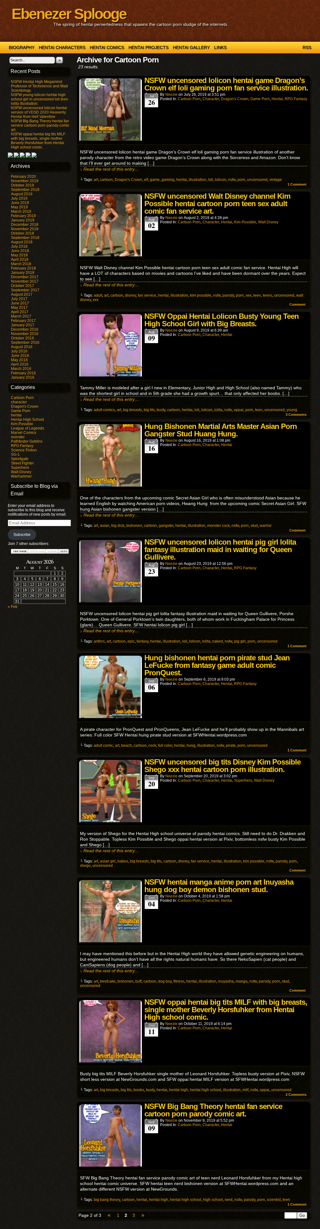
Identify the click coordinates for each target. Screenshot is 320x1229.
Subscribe (22, 534)
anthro (99, 641)
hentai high (178, 1090)
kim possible (200, 295)
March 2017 (21, 316)
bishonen (134, 525)
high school (213, 1199)
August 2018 (21, 242)
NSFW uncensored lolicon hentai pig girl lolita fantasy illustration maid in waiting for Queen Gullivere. (220, 549)
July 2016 (19, 351)
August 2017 (21, 294)
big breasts (132, 410)
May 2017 (19, 307)
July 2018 (19, 246)
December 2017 (24, 277)
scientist (274, 1199)
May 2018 (19, 255)
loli (210, 179)
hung (191, 745)
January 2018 (22, 272)
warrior (266, 525)
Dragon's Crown (24, 406)
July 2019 (19, 198)
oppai (238, 410)
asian (104, 525)
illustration (197, 179)
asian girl (108, 861)
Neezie (171, 94)
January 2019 (22, 220)
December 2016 (24, 329)
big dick (117, 525)
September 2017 (25, 290)
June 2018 (20, 251)
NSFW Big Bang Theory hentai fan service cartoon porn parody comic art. (40, 125)
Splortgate (19, 459)
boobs (138, 1090)
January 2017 (22, 325)
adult (98, 295)
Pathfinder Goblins (26, 441)
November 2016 (24, 334)
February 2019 (23, 216)
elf (146, 179)
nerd (228, 1199)
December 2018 (24, 224)
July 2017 (19, 299)
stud (254, 525)
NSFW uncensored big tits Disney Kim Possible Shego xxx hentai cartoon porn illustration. (222, 766)
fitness (178, 981)
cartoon (106, 179)
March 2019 (21, 211)
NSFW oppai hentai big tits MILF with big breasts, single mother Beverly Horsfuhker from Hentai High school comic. (38, 140)
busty (161, 410)
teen (257, 295)
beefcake (108, 981)
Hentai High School (27, 419)
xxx (95, 300)
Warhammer (21, 476)
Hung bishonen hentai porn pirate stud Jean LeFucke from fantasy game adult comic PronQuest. (217, 665)
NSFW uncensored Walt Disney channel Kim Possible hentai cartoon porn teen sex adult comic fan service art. (217, 203)
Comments (296, 414)
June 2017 (20, 303)
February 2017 (23, 320)
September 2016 (25, 342)
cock (152, 745)
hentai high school (205, 1090)
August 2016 (21, 347)
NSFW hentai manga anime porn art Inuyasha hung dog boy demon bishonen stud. (218, 886)
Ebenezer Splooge (69, 14)
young (292, 410)
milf (245, 1090)
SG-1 (15, 454)
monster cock (218, 525)
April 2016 (19, 364)
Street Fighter (22, 463)
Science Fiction (24, 450)
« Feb (13, 607)
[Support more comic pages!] (10, 156)
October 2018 (22, 233)
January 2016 (22, 377)
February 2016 (23, 373)
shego (85, 865)
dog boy (165, 981)
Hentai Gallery (191, 47)
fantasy (142, 641)
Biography (21, 47)
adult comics (104, 410)
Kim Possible (22, 424)
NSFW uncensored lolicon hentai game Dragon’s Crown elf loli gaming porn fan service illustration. (226, 84)
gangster (166, 525)
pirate (231, 745)
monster (18, 437)
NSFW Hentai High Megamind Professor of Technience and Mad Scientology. (39, 86)
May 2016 (19, 360)
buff (138, 981)
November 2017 (24, 281)
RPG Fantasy (22, 446)
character (19, 402)
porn (241, 179)
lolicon (220, 179)
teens (267, 295)
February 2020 (23, 176)
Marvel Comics (23, 432)
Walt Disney (21, 472)
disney (130, 295)
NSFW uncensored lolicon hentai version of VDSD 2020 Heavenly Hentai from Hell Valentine (39, 112)
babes (123, 861)
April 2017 (19, 312)
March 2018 (21, 264)
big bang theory (107, 1199)
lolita (218, 410)
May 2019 (19, 207)
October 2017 (22, 286)
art (96, 179)
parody (228, 295)
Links (220, 47)
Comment (297, 184)
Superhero (20, 467)
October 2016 (22, 338)
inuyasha (226, 981)
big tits (149, 410)
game (155, 179)
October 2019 (22, 185)
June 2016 (20, 355)
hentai (16, 415)
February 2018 (23, 268)
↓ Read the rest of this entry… (109, 169)
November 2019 (24, 181)
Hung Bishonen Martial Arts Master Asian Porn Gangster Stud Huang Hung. (220, 430)
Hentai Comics (107, 47)
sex (249, 295)
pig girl (240, 641)
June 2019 (20, 203)
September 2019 (25, 189)
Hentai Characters (62, 47)
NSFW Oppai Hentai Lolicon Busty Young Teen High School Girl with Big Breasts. (221, 320)
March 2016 (21, 369)
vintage (275, 179)
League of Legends (27, 428)
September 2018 (25, 238)
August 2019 (21, 194)
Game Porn (20, 411)
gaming (168, 179)
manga (242, 981)
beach (126, 745)
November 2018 (24, 229)
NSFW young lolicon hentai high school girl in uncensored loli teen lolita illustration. (39, 99)
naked (217, 641)
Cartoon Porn (22, 398)
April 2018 (19, 259)
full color (165, 745)
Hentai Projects (148, 47)
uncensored (257, 179)
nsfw (232, 179)
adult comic (103, 745)
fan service (147, 295)
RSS (306, 47)
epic (131, 641)
